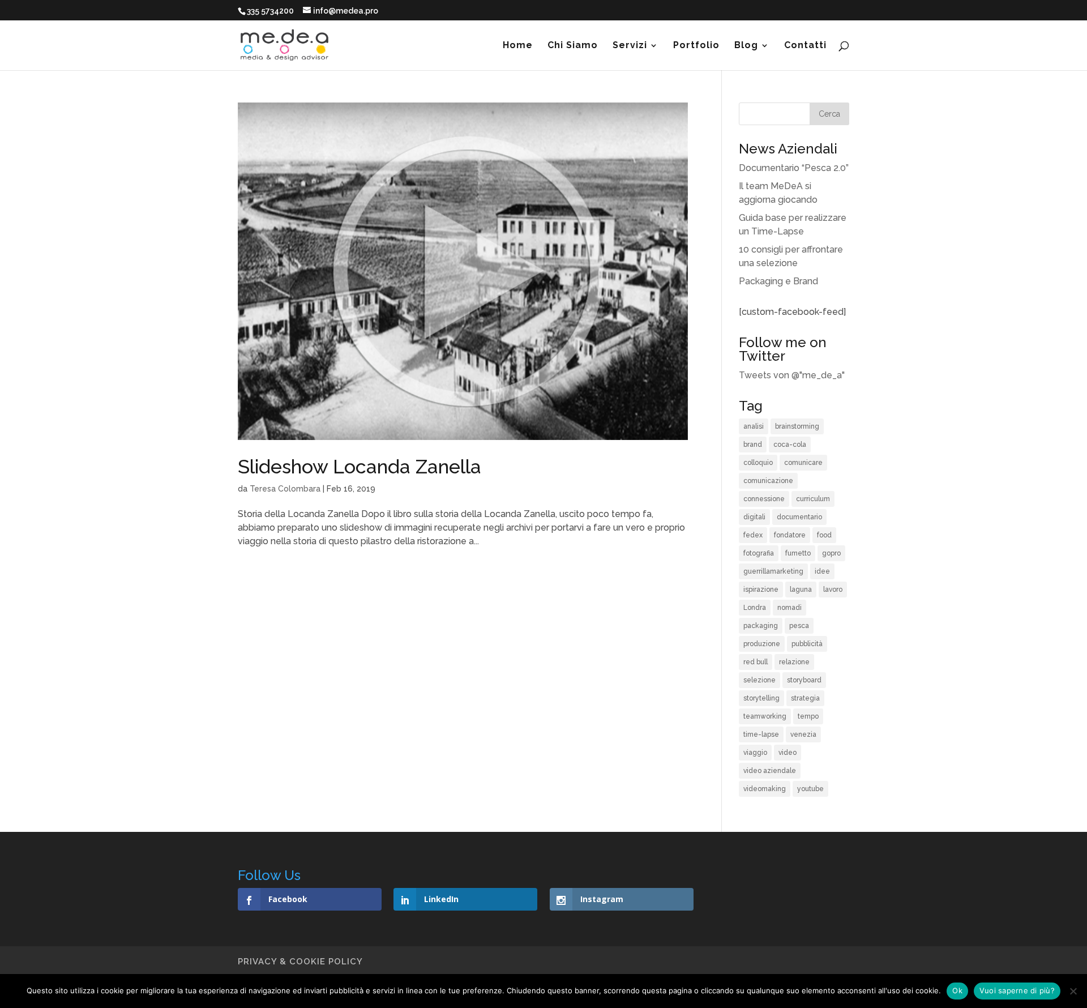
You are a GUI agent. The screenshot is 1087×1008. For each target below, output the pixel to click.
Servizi (630, 45)
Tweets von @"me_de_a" (792, 375)
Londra (754, 608)
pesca (799, 626)
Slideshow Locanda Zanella (359, 466)
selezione (759, 680)
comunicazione (768, 481)
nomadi (789, 608)
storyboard (804, 680)
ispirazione (760, 589)
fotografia (758, 553)
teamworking (764, 716)
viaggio (755, 753)
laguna (801, 589)
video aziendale (769, 771)
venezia (803, 734)
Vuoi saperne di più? (1017, 990)
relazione (794, 662)
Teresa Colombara (285, 488)
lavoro (832, 589)
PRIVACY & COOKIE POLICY (300, 961)
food (824, 535)
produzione (761, 644)
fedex (753, 535)
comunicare (803, 463)
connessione (764, 499)
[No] (1073, 991)
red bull (755, 662)
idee (822, 571)
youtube (810, 789)
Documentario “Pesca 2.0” (794, 168)
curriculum (813, 499)
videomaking (764, 789)
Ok (957, 990)
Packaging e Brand (778, 281)
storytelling (761, 698)
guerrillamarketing (773, 571)
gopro (831, 553)
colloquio (758, 463)
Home (518, 45)
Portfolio (696, 45)
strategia (805, 698)
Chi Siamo (572, 45)
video (787, 753)
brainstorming (797, 426)
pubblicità (807, 644)
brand (752, 445)
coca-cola (789, 445)
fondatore (790, 535)
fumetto (798, 553)
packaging (760, 626)
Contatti (805, 45)
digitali (754, 517)
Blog (746, 45)
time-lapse (761, 734)
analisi (753, 426)
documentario (799, 517)
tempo (808, 716)
